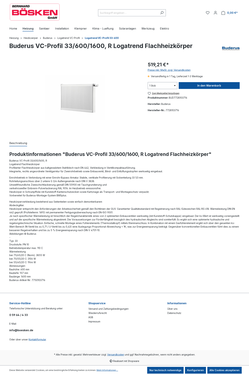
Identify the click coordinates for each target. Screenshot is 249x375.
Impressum (94, 321)
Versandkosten (115, 354)
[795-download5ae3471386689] (75, 97)
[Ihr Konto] (215, 13)
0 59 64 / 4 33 (18, 315)
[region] (75, 97)
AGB (90, 317)
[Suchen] (162, 12)
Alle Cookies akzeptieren (225, 370)
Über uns (172, 308)
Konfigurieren (195, 370)
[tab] (18, 143)
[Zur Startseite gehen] (34, 12)
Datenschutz (174, 313)
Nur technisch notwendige (165, 370)
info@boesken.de (21, 330)
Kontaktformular (37, 339)
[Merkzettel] (208, 13)
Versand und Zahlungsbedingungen (108, 308)
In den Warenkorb (209, 85)
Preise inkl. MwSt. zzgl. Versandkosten (169, 70)
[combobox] (128, 12)
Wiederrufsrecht (97, 313)
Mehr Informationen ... (107, 370)
